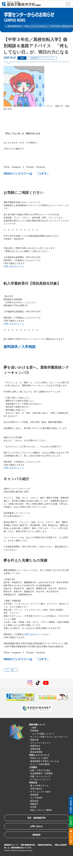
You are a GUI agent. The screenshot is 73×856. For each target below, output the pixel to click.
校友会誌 (34, 801)
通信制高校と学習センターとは (44, 761)
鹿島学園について (37, 724)
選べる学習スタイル (39, 785)
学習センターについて (39, 755)
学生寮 (33, 807)
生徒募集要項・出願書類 (41, 773)
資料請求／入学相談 (20, 347)
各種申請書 (35, 749)
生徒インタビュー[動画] (41, 810)
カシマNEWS (36, 798)
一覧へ (12, 670)
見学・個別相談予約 (36, 818)
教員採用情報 (36, 752)
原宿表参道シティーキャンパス (42, 58)
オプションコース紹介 (40, 792)
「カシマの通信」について (42, 734)
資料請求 (36, 835)
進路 (22, 58)
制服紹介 (34, 804)
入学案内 (33, 767)
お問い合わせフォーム (14, 266)
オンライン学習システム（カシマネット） (49, 737)
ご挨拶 (33, 727)
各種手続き (35, 746)
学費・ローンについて (40, 776)
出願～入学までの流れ (40, 770)
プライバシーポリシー (40, 743)
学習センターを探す (39, 758)
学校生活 (33, 782)
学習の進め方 (36, 788)
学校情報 (34, 730)
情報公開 (34, 740)
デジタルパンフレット (40, 779)
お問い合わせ (36, 826)
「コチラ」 (42, 173)
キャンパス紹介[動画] (40, 764)
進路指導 (34, 795)
